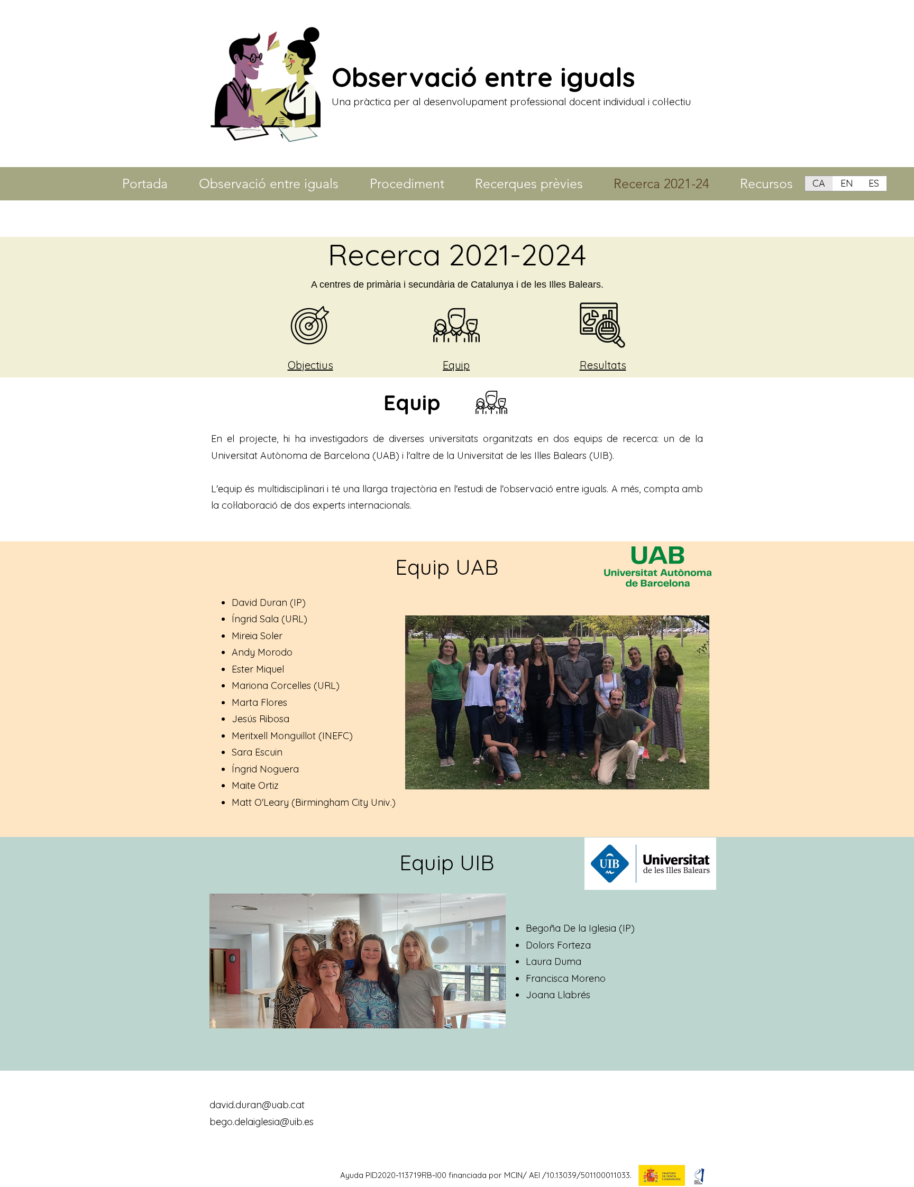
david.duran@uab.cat (257, 1105)
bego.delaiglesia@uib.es (261, 1122)
